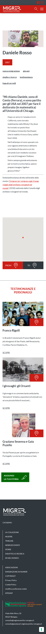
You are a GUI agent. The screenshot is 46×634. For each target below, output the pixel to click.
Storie (8, 549)
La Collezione (12, 532)
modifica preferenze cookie (16, 589)
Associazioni (11, 567)
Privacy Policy (11, 580)
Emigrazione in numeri (16, 572)
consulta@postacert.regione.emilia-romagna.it (23, 624)
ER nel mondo (12, 558)
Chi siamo (7, 522)
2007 (7, 62)
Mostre (8, 536)
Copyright (10, 576)
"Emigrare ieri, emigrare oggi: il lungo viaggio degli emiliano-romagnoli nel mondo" (21, 184)
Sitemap (9, 593)
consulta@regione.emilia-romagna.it (19, 620)
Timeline (9, 541)
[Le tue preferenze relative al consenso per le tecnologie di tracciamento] (41, 629)
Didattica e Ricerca (14, 554)
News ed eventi (12, 545)
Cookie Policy (10, 584)
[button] (23, 238)
